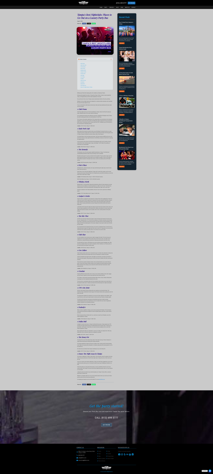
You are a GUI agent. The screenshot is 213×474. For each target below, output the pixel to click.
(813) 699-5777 (121, 3)
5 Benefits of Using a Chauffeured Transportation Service (126, 121)
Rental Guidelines (102, 458)
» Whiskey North (83, 70)
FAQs (122, 7)
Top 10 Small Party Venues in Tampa (126, 23)
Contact (109, 453)
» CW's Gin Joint (83, 80)
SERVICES (111, 7)
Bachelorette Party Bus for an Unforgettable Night (126, 148)
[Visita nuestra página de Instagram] (122, 454)
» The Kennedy (82, 66)
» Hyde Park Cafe (83, 65)
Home (99, 451)
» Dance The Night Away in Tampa (86, 87)
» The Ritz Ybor (82, 73)
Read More (122, 43)
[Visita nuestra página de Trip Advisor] (127, 454)
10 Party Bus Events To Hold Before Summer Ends (126, 73)
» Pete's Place (82, 68)
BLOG (117, 7)
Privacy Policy (110, 456)
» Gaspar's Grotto (83, 71)
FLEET (105, 7)
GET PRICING (131, 3)
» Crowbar (82, 78)
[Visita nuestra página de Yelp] (124, 454)
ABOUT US (127, 7)
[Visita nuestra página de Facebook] (119, 454)
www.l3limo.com (102, 379)
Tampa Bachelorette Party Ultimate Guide (125, 48)
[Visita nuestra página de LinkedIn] (132, 454)
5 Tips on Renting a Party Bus (126, 95)
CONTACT (133, 7)
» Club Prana (82, 63)
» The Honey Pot (83, 85)
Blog (99, 456)
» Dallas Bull (82, 83)
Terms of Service (101, 460)
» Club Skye (82, 75)
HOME (101, 7)
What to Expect (111, 458)
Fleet (99, 453)
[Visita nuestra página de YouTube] (130, 454)
